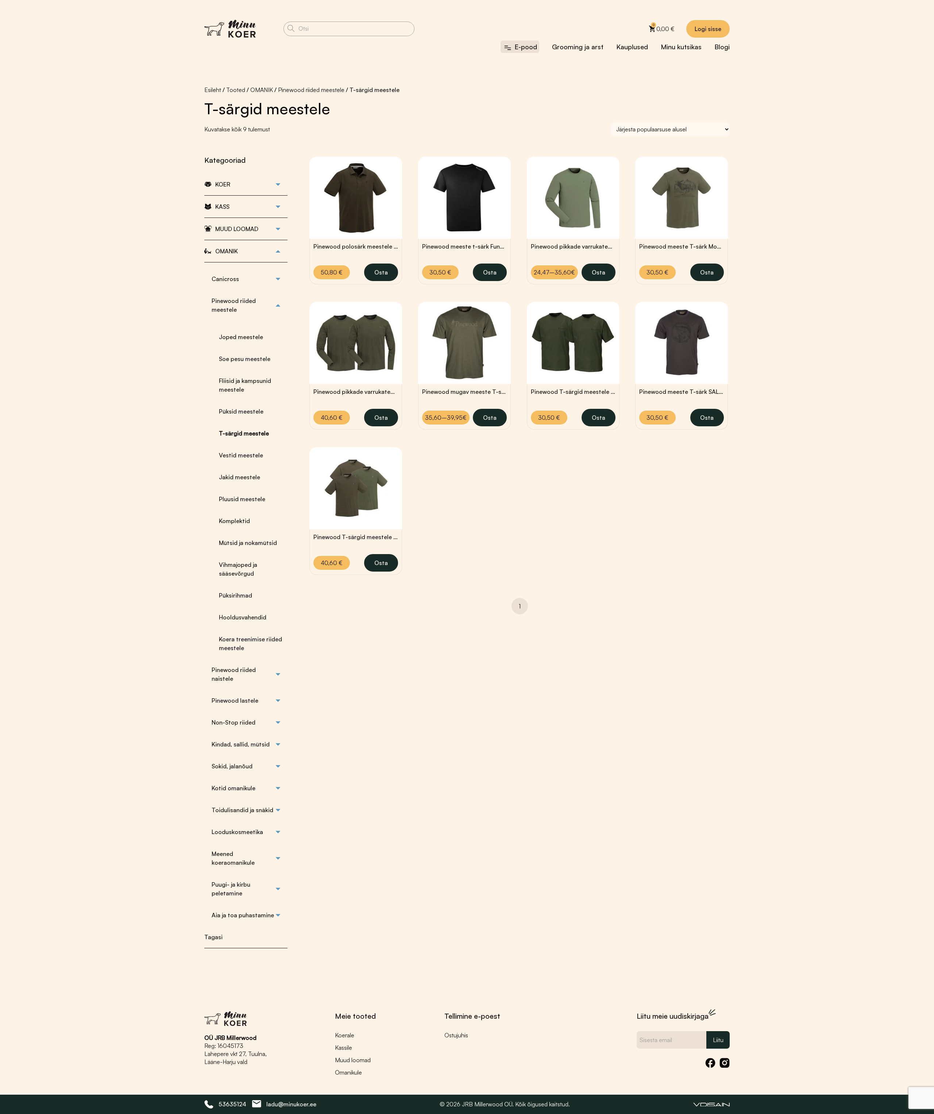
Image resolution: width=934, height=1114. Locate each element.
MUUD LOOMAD (236, 229)
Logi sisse (708, 28)
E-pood (525, 47)
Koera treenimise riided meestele (250, 643)
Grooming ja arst (577, 47)
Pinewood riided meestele (311, 89)
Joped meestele (241, 337)
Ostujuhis (456, 1035)
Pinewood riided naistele (234, 674)
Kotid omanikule (233, 788)
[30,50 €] (464, 198)
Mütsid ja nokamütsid (248, 542)
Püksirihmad (235, 595)
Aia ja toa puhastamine (243, 915)
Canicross (225, 279)
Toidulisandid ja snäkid (242, 810)
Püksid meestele (241, 411)
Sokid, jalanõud (232, 766)
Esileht (212, 89)
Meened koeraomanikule (233, 858)
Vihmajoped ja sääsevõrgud (238, 569)
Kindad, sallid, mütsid (241, 744)
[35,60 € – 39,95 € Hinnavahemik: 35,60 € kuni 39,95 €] (464, 343)
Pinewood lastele (235, 700)
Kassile (343, 1047)
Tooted (235, 89)
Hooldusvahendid (242, 617)
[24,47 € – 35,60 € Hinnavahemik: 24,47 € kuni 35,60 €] (573, 198)
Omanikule (348, 1072)
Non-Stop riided (233, 722)
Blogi (722, 47)
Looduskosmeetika (237, 832)
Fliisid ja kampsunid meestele (245, 385)
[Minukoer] (230, 28)
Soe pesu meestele (244, 358)
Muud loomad (353, 1060)
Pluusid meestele (242, 499)
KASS (222, 206)
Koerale (344, 1035)
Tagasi (213, 937)
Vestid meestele (241, 455)
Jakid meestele (239, 477)
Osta (381, 272)
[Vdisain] (711, 1104)
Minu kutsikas (681, 47)
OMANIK (261, 89)
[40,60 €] (355, 343)
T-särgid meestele (244, 433)
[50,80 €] (355, 198)
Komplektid (234, 521)
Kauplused (632, 47)
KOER (222, 184)
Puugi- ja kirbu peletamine (231, 889)
